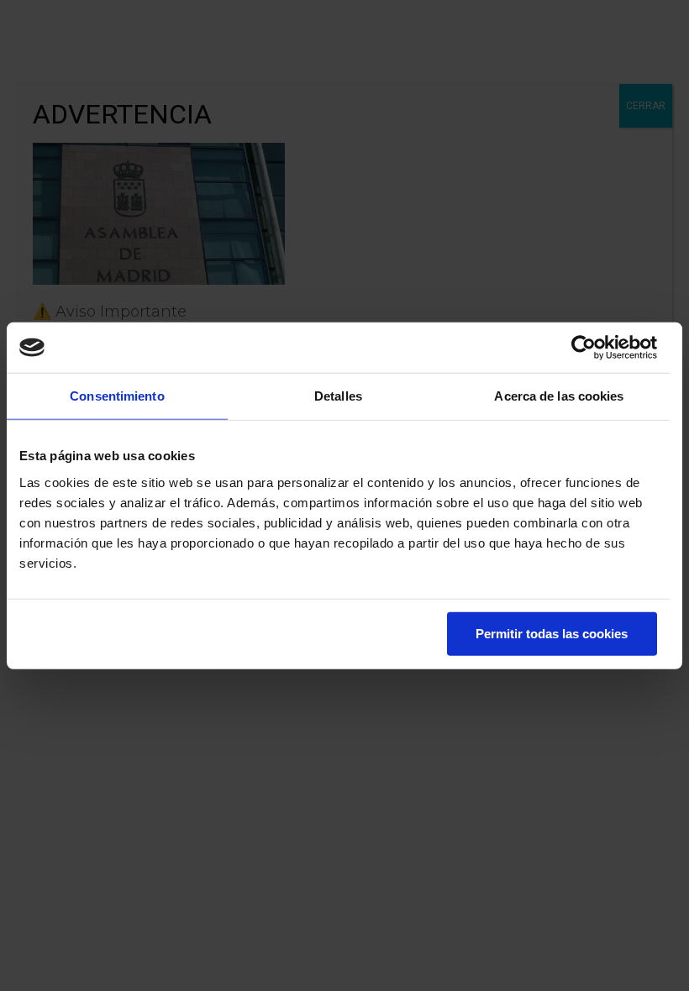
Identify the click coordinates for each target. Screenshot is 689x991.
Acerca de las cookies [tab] (558, 396)
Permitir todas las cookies (552, 633)
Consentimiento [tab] (117, 396)
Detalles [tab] (338, 396)
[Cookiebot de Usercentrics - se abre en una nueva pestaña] (583, 347)
